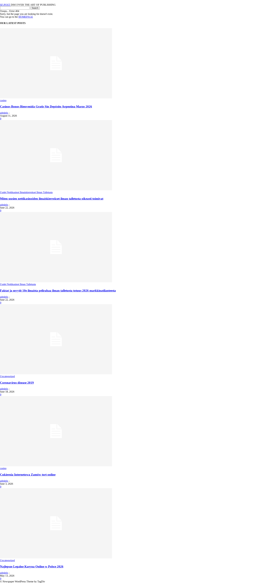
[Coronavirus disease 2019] (56, 373)
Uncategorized (7, 376)
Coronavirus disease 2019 (17, 382)
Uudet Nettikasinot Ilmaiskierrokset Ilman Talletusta (26, 192)
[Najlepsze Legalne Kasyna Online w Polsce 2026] (56, 557)
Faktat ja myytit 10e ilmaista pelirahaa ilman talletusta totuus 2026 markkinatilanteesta (58, 290)
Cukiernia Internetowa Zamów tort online (28, 474)
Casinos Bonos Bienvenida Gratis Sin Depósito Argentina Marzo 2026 (46, 106)
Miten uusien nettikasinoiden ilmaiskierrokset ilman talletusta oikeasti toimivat (51, 198)
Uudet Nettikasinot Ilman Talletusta (18, 284)
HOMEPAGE (26, 16)
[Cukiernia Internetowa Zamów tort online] (56, 465)
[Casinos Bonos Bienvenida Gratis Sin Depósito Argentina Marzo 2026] (56, 97)
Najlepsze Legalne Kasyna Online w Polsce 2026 (31, 566)
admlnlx (4, 112)
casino (3, 100)
